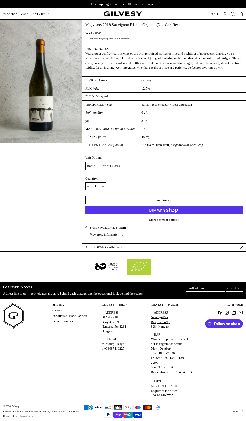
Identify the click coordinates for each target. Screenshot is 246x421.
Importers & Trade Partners (69, 315)
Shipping (103, 38)
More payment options (164, 219)
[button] (232, 14)
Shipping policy (27, 416)
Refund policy (10, 416)
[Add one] (103, 186)
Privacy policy (50, 411)
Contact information (69, 411)
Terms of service (33, 411)
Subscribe (232, 288)
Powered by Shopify (13, 411)
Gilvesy (15, 406)
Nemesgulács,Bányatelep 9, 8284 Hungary (160, 321)
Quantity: (91, 178)
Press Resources (62, 321)
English (236, 411)
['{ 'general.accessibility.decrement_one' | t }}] (88, 186)
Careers (57, 310)
